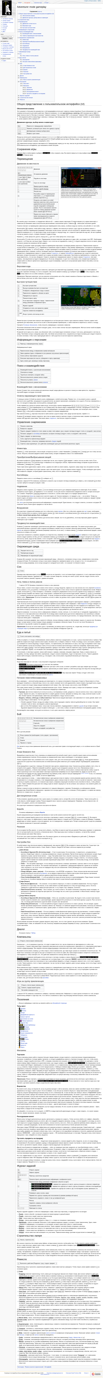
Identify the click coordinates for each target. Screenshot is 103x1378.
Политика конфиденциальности (55, 1373)
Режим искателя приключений (34, 1367)
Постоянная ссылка (8, 50)
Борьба (42, 812)
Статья (20, 2)
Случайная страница (8, 22)
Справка (5, 24)
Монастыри (23, 1043)
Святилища (23, 1037)
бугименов (97, 588)
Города (27, 1027)
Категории (21, 1367)
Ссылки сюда (6, 43)
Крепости (23, 1045)
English (4, 60)
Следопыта (54, 253)
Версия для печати (7, 48)
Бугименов (43, 873)
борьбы (19, 530)
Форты (22, 1047)
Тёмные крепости (27, 1021)
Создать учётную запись (90, 0)
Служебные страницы (8, 47)
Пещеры (22, 1008)
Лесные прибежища (29, 1025)
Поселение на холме (26, 1019)
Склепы (22, 1041)
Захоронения (24, 1031)
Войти (99, 0)
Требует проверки (85, 773)
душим (81, 706)
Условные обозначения (30, 325)
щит (85, 511)
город (70, 1337)
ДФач (4, 31)
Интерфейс (48, 1367)
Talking (33, 933)
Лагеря (22, 1012)
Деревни (27, 1029)
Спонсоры (5, 26)
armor (21, 502)
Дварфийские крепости (27, 1014)
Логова (24, 1010)
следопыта (52, 418)
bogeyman (84, 603)
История (46, 2)
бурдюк (54, 441)
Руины (27, 1039)
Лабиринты (23, 1035)
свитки (53, 1333)
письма (22, 1335)
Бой (18, 746)
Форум (4, 29)
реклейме (46, 977)
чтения (98, 1333)
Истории (5, 27)
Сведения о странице (8, 52)
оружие (60, 511)
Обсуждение (27, 2)
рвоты (51, 674)
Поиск (2, 34)
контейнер (36, 433)
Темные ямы (24, 1023)
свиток (36, 1335)
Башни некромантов (26, 1033)
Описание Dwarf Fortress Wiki (73, 1373)
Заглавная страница (8, 18)
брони (31, 496)
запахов (45, 382)
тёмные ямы (77, 1337)
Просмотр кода (38, 2)
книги (47, 1333)
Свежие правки (6, 20)
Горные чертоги (25, 1017)
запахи (35, 380)
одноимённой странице (59, 1003)
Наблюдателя (69, 253)
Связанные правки (7, 45)
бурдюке (78, 535)
